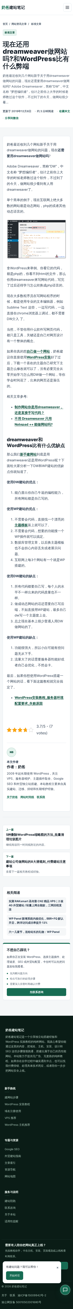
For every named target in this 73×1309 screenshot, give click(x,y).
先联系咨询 (36, 992)
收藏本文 (64, 111)
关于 (4, 1295)
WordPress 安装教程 (17, 1104)
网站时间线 (27, 797)
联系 (12, 1295)
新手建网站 (28, 454)
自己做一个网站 (38, 351)
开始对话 (15, 1275)
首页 (5, 23)
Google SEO (12, 1149)
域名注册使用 (13, 1111)
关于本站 (10, 1214)
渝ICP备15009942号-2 (32, 1295)
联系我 (41, 797)
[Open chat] (65, 1290)
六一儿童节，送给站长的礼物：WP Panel (34, 931)
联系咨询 (10, 1207)
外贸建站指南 (13, 1156)
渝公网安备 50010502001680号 (21, 1302)
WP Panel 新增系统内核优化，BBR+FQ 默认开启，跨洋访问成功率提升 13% (36, 920)
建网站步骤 (11, 1097)
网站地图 (10, 1176)
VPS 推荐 (10, 1117)
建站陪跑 (10, 1201)
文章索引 (10, 1162)
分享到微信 (11, 118)
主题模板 (21, 525)
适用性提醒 (11, 1221)
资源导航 (10, 1169)
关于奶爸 (12, 797)
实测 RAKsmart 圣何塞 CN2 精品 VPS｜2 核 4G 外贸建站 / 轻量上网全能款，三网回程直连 (36, 905)
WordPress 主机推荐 (17, 1124)
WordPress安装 (39, 357)
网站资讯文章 (19, 23)
